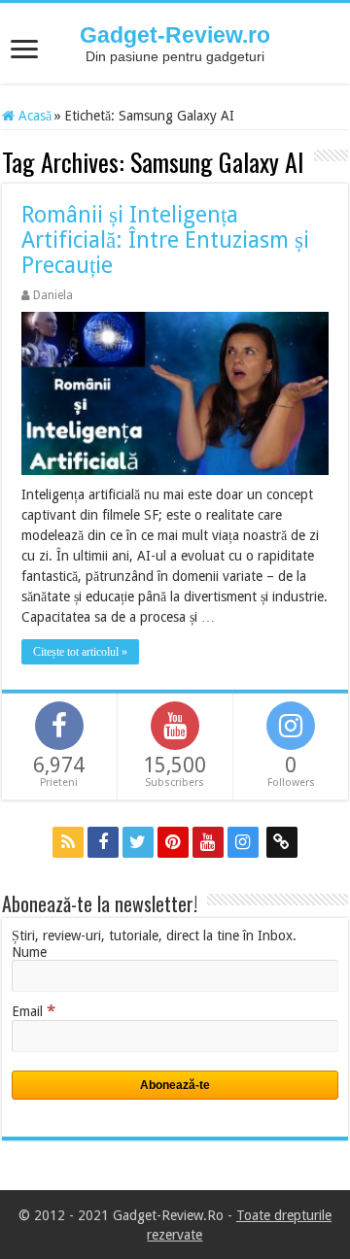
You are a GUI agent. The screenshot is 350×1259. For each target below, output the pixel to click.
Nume (29, 952)
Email (33, 1011)
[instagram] (243, 842)
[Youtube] (208, 842)
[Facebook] (103, 842)
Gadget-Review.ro (175, 35)
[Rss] (68, 842)
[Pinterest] (173, 842)
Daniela (53, 295)
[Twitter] (138, 842)
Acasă (33, 115)
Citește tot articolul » (80, 652)
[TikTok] (282, 842)
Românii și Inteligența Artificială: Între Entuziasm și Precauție (165, 240)
